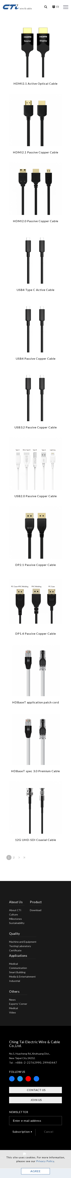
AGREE (35, 1171)
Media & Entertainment (22, 976)
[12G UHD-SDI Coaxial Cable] (35, 807)
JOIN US (36, 1099)
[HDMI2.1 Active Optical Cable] (35, 51)
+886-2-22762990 (28, 1062)
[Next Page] (19, 857)
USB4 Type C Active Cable (35, 289)
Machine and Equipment (22, 941)
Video (12, 1012)
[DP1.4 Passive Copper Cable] (35, 601)
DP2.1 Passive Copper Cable (35, 564)
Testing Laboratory (20, 946)
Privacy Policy (45, 1161)
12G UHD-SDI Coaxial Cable (35, 839)
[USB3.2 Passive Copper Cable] (35, 394)
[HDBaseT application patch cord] (35, 669)
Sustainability (16, 922)
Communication (18, 967)
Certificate (15, 950)
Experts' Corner (18, 1003)
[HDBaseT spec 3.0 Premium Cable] (35, 738)
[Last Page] (24, 857)
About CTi (15, 910)
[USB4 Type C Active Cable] (35, 257)
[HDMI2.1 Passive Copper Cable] (35, 119)
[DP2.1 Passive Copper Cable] (35, 532)
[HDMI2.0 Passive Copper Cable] (35, 188)
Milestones (15, 918)
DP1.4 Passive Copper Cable (35, 633)
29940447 (50, 1062)
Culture (13, 914)
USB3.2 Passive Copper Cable (35, 427)
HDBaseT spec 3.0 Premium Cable (35, 771)
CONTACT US (36, 1090)
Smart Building (17, 972)
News (12, 999)
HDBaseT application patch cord (35, 702)
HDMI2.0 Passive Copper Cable (35, 221)
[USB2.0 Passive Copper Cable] (35, 463)
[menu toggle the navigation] (65, 7)
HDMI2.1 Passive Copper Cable (35, 152)
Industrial (14, 980)
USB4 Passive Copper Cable (36, 358)
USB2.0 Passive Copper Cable (35, 496)
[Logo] (17, 6)
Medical (13, 963)
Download (35, 910)
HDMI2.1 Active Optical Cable (35, 83)
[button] (45, 7)
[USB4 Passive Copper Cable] (35, 326)
